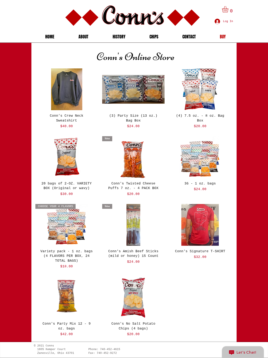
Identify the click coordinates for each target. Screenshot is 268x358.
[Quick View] (66, 89)
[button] (229, 9)
